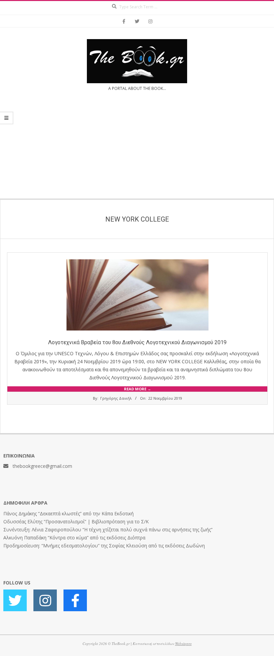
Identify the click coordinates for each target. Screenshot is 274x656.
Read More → (137, 388)
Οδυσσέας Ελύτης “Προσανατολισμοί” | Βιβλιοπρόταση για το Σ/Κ (76, 521)
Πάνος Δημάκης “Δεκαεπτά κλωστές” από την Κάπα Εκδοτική (68, 513)
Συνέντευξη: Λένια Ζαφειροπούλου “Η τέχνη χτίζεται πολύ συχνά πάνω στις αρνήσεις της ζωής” (108, 529)
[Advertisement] (137, 149)
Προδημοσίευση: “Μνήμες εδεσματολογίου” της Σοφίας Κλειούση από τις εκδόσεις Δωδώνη (104, 545)
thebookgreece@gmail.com (42, 466)
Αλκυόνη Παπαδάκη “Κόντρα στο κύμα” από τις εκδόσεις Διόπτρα (74, 537)
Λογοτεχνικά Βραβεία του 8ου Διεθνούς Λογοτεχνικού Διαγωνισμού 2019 (137, 342)
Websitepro (183, 643)
